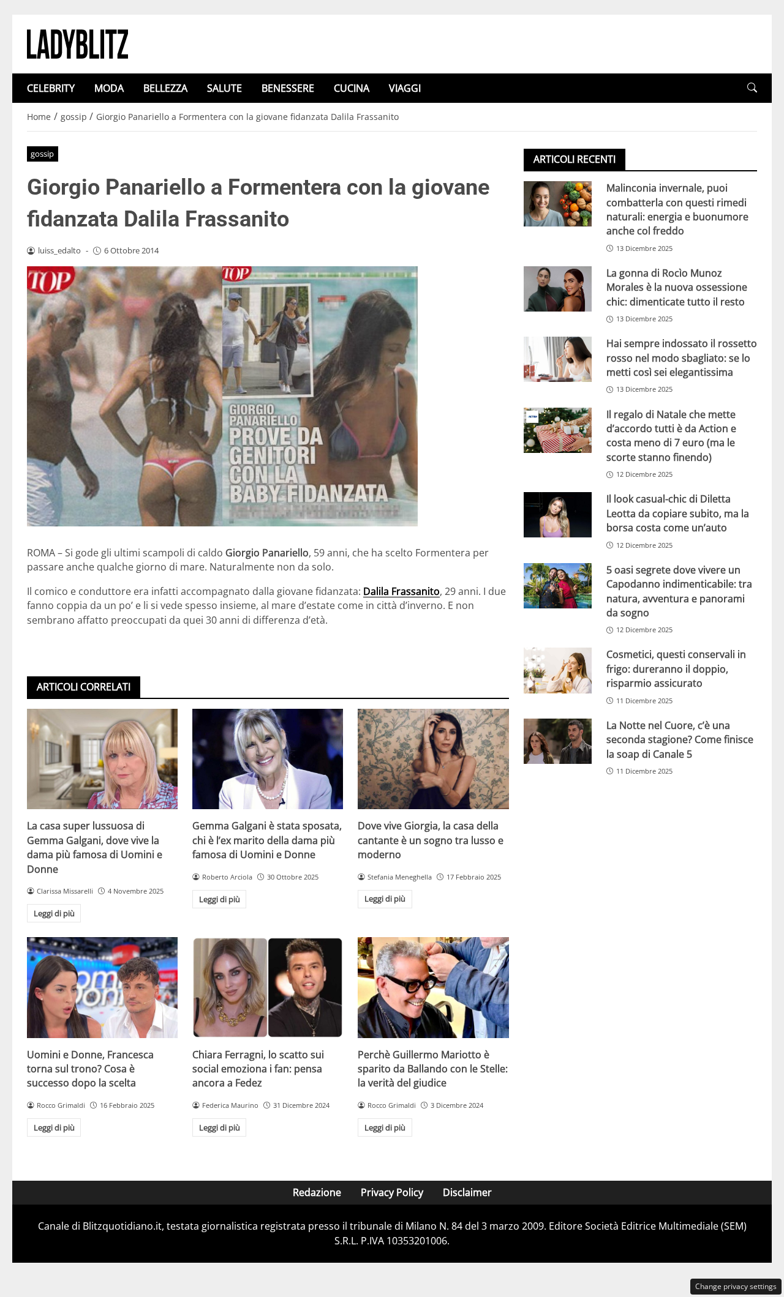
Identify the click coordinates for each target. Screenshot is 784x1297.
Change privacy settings (736, 1286)
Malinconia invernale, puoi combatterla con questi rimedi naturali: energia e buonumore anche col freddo (677, 209)
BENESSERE (288, 88)
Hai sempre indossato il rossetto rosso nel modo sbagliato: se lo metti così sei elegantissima (681, 358)
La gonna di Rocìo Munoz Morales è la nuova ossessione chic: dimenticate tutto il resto (676, 287)
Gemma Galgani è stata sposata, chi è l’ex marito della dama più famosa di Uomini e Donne (267, 840)
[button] (752, 88)
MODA (109, 88)
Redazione (317, 1192)
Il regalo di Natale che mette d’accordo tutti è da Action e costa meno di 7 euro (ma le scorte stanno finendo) (671, 435)
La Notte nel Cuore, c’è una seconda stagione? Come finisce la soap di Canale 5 (679, 740)
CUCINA (351, 88)
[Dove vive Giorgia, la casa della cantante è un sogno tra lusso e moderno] (433, 759)
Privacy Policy (392, 1192)
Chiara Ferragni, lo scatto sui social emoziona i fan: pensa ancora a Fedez (258, 1069)
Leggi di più (54, 913)
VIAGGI (405, 88)
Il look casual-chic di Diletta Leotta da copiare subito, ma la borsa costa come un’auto (677, 513)
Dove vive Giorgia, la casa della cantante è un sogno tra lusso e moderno (430, 840)
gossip (42, 153)
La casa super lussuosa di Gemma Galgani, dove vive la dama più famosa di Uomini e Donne (94, 847)
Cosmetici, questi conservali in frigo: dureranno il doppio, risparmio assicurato (676, 669)
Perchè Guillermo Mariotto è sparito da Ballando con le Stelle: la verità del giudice (433, 1069)
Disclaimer (467, 1192)
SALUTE (224, 88)
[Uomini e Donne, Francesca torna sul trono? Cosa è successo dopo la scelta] (102, 987)
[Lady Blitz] (77, 43)
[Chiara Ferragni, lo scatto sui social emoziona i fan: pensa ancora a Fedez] (267, 987)
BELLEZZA (165, 88)
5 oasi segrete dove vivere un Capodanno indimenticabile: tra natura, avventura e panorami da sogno (679, 591)
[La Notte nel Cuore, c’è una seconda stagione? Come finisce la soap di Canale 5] (558, 741)
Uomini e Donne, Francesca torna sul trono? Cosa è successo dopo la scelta (90, 1069)
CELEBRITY (51, 88)
